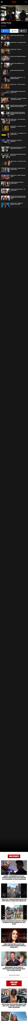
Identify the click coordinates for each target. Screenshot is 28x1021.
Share (6, 30)
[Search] (26, 2)
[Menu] (2, 2)
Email (23, 30)
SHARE (15, 30)
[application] (14, 13)
